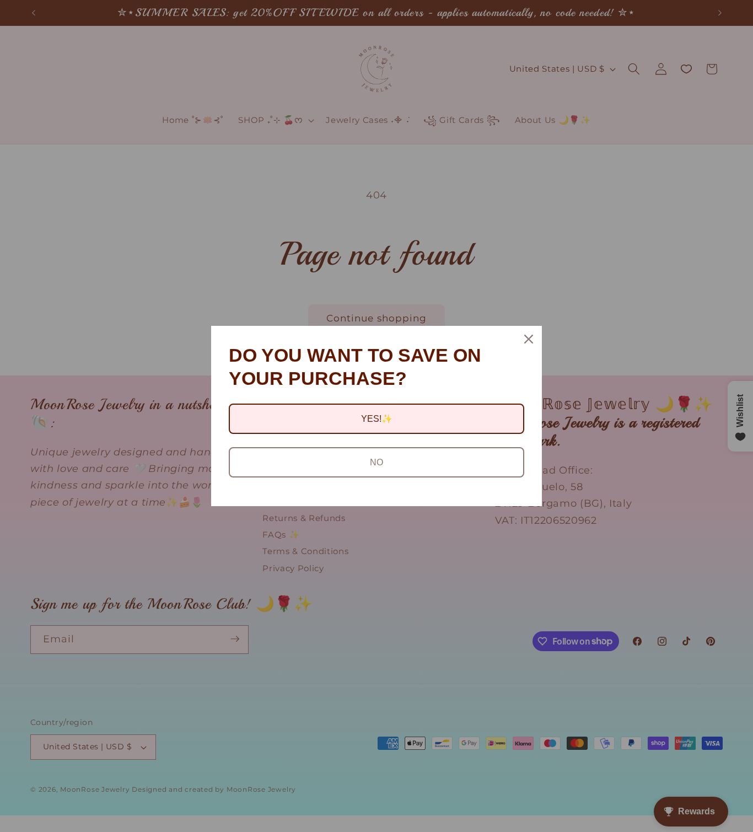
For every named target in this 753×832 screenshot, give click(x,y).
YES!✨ (376, 418)
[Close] (528, 339)
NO (376, 462)
